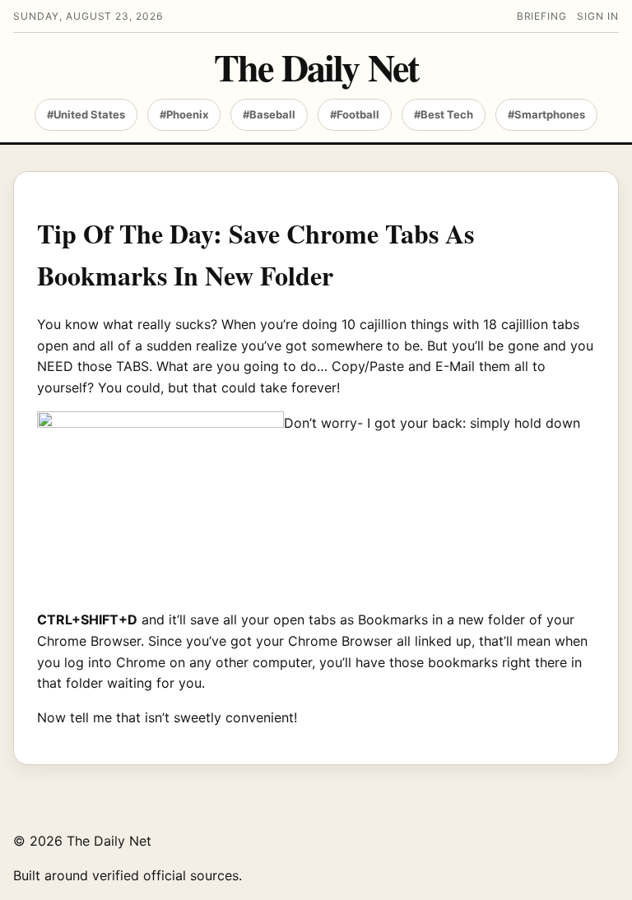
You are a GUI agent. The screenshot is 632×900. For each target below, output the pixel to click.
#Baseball (269, 114)
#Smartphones (546, 114)
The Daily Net (316, 67)
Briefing (542, 16)
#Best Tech (443, 114)
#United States (86, 114)
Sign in (598, 16)
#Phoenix (184, 114)
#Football (354, 114)
